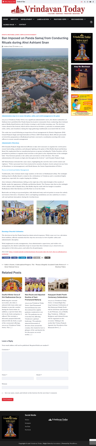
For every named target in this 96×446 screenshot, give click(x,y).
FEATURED (11, 34)
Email (39, 375)
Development (26, 19)
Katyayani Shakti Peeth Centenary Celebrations (57, 296)
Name (4, 375)
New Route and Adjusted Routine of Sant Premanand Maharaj (35, 297)
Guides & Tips (21, 1)
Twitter (27, 420)
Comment (6, 350)
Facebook (28, 430)
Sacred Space (8, 25)
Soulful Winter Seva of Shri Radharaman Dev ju (11, 296)
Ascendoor (56, 443)
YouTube (27, 426)
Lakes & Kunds (43, 19)
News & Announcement (28, 34)
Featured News (60, 19)
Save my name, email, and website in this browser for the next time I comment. (31, 393)
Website (4, 384)
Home (5, 19)
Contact (22, 25)
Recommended (77, 19)
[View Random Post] (81, 1)
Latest (17, 34)
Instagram (28, 423)
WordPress (73, 443)
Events (4, 34)
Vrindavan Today (7, 46)
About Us (14, 19)
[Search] (91, 22)
